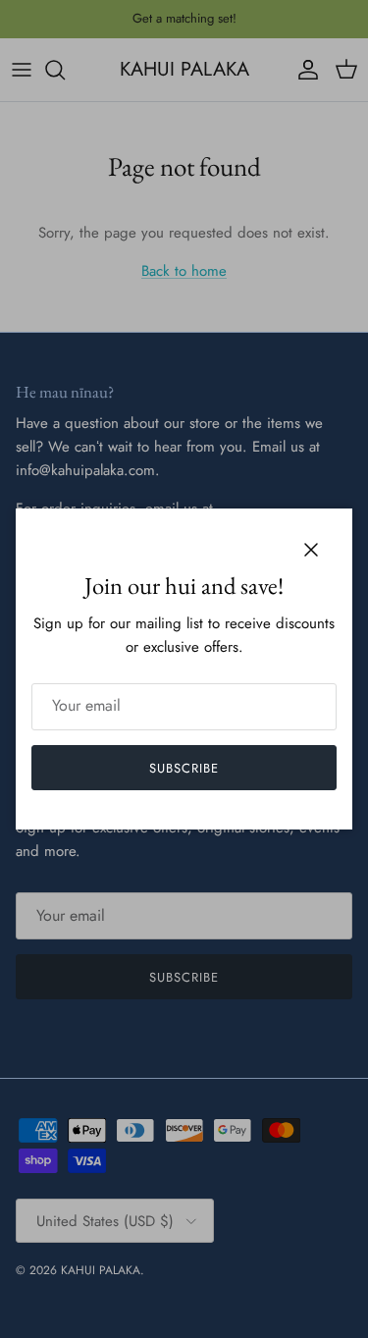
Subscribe (184, 768)
